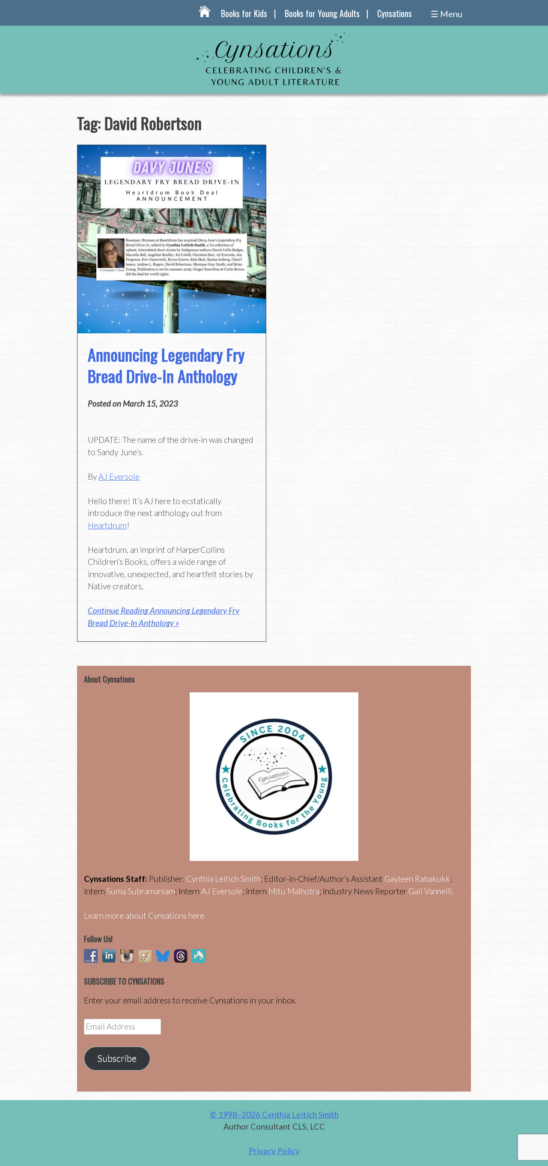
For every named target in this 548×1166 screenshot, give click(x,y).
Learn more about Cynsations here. (145, 915)
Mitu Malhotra (293, 891)
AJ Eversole (119, 476)
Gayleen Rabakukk (417, 879)
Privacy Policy (274, 1151)
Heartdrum (107, 525)
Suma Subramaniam (141, 891)
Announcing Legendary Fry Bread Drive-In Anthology (166, 364)
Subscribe (117, 1058)
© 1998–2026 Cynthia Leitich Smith (274, 1114)
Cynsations (394, 13)
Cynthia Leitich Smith (223, 879)
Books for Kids (244, 13)
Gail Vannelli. (431, 891)
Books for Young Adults (322, 13)
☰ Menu (446, 14)
